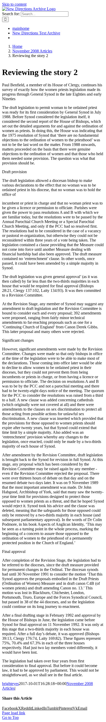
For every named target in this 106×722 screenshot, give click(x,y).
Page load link (13, 713)
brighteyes (10, 683)
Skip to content (14, 4)
